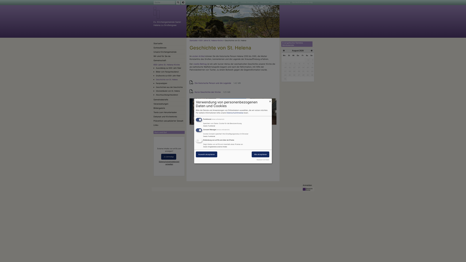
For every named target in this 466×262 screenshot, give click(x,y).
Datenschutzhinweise (235, 113)
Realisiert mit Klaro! (263, 160)
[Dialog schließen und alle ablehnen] (270, 100)
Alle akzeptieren (260, 154)
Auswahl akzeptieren (206, 154)
